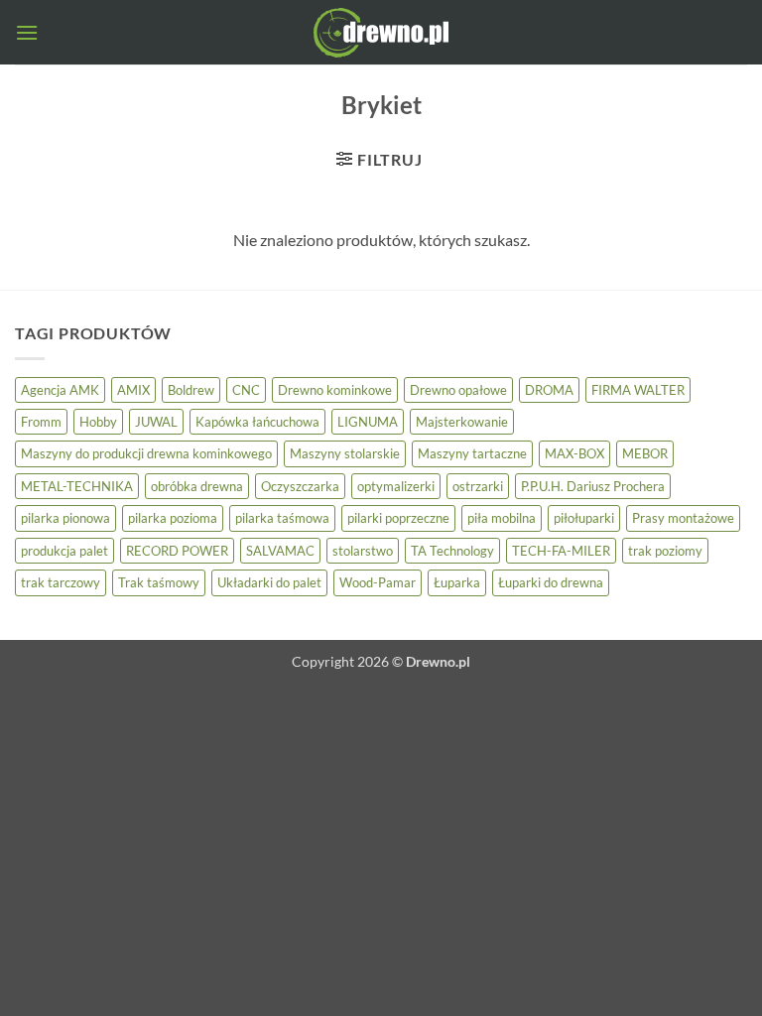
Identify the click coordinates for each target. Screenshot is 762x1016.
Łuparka (457, 582)
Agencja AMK (60, 390)
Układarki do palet (269, 582)
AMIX (133, 390)
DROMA (549, 390)
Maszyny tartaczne (472, 453)
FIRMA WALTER (638, 390)
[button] (27, 32)
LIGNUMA (367, 422)
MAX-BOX (574, 453)
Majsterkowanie (462, 422)
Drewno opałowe (458, 390)
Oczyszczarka (300, 486)
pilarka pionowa (65, 518)
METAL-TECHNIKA (77, 486)
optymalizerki (396, 486)
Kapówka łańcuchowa (257, 422)
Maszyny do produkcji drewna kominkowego (146, 453)
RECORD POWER (177, 551)
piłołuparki (584, 518)
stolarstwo (362, 551)
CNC (246, 390)
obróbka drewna (197, 486)
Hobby (98, 422)
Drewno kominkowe (335, 390)
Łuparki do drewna (550, 582)
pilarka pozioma (172, 518)
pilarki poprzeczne (398, 518)
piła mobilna (501, 518)
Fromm (41, 422)
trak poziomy (665, 551)
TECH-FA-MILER (561, 551)
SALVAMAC (280, 551)
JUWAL (156, 422)
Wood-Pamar (377, 582)
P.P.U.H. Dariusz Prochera (593, 486)
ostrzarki (477, 486)
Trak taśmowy (158, 582)
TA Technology (452, 551)
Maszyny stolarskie (345, 453)
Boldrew (191, 390)
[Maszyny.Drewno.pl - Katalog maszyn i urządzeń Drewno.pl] (381, 33)
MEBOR (645, 453)
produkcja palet (64, 551)
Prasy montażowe (683, 518)
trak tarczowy (60, 582)
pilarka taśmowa (282, 518)
